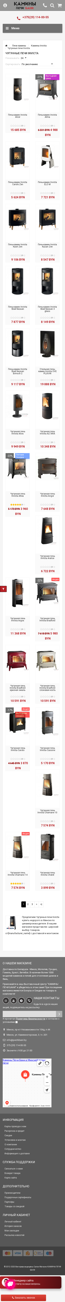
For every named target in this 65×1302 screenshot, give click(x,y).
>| (41, 904)
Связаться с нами (14, 1168)
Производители (12, 1193)
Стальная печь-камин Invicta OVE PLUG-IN (47, 371)
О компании (11, 1144)
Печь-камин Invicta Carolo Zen (17, 183)
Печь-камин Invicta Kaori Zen (17, 245)
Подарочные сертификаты (18, 1197)
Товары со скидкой (14, 1206)
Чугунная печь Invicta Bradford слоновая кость (47, 688)
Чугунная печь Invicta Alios (17, 432)
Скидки (8, 1135)
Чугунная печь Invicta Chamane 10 (47, 811)
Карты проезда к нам (15, 1126)
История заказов (13, 1226)
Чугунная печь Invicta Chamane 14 (17, 874)
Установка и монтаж (15, 1140)
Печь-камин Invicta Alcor (17, 116)
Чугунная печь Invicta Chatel (47, 874)
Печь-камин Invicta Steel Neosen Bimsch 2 (17, 371)
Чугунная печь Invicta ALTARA (47, 432)
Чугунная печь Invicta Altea (17, 495)
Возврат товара (12, 1173)
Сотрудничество (13, 1149)
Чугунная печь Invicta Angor (47, 495)
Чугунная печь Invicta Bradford (47, 619)
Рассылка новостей (14, 1235)
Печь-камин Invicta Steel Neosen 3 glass (47, 309)
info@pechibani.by (16, 1040)
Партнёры (9, 1202)
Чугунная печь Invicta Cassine (47, 749)
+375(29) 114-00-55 (35, 17)
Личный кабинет (13, 1221)
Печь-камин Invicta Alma (47, 116)
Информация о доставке (17, 1153)
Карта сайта (11, 1177)
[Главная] (6, 46)
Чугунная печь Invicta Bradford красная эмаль (17, 688)
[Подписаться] (59, 1014)
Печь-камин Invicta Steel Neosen (17, 308)
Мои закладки (12, 1230)
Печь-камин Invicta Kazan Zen (47, 245)
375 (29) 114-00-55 (16, 1045)
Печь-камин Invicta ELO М (47, 183)
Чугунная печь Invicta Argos (17, 619)
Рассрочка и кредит (14, 1131)
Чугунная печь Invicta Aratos (47, 557)
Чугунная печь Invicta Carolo (17, 749)
